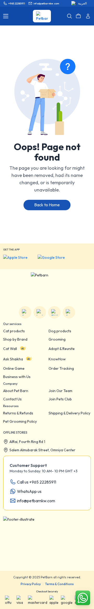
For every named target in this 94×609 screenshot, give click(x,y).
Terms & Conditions (59, 584)
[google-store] (55, 260)
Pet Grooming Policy (20, 421)
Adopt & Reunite (62, 348)
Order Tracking (61, 368)
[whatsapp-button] (82, 598)
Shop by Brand (15, 339)
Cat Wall (10, 348)
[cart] (78, 16)
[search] (69, 16)
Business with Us (17, 376)
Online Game (14, 368)
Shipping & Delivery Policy (69, 413)
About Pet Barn (15, 390)
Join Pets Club (60, 399)
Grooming (57, 339)
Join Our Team (60, 390)
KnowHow (57, 359)
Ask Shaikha (13, 359)
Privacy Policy (31, 584)
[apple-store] (18, 260)
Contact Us (12, 399)
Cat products (14, 331)
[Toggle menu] (5, 16)
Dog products (60, 331)
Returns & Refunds (18, 413)
